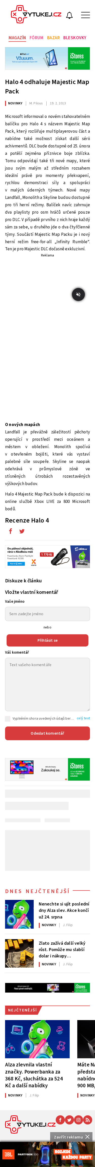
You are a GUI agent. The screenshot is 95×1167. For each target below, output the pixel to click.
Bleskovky (74, 38)
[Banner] (47, 1154)
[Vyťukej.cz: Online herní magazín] (36, 15)
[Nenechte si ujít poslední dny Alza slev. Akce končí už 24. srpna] (19, 914)
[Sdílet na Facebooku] (10, 532)
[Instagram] (78, 1119)
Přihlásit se (47, 640)
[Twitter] (69, 1119)
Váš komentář (17, 652)
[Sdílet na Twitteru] (21, 532)
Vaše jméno (15, 601)
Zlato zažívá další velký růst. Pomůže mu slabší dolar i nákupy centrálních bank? (62, 949)
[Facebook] (60, 1119)
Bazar (53, 38)
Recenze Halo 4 (27, 520)
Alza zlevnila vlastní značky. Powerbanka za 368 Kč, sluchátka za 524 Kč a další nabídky (34, 1075)
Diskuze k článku (23, 580)
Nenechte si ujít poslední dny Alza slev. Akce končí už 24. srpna (64, 910)
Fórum (37, 38)
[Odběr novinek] (69, 16)
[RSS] (87, 1119)
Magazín (17, 38)
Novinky (15, 103)
